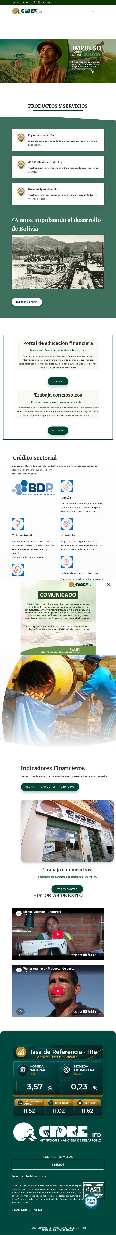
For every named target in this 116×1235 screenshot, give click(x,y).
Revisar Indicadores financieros (50, 787)
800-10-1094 (21, 2)
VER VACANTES (67, 889)
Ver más (58, 381)
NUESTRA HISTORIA (26, 302)
